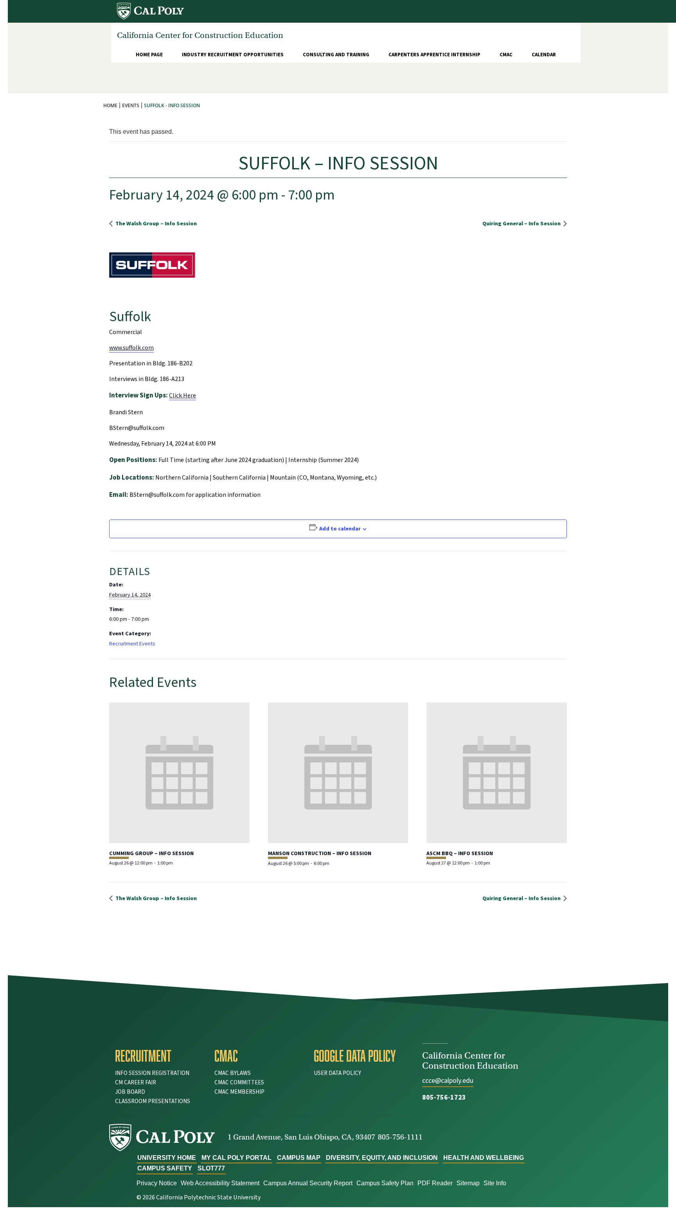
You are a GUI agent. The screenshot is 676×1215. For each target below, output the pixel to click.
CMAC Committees (239, 1082)
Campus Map (298, 1157)
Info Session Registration (152, 1073)
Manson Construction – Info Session (319, 853)
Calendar (544, 54)
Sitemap (468, 1183)
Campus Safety (164, 1168)
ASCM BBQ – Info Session (459, 853)
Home (110, 105)
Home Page (149, 54)
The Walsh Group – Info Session (155, 223)
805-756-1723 (444, 1097)
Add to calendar (340, 529)
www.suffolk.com (131, 347)
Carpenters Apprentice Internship (434, 54)
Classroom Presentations (152, 1101)
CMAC (506, 54)
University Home (166, 1157)
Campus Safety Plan (385, 1183)
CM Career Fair (135, 1082)
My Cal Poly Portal (236, 1157)
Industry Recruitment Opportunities (233, 54)
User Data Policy (337, 1073)
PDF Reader (435, 1183)
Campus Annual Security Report (307, 1183)
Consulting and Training (336, 54)
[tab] (159, 1055)
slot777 (211, 1168)
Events (130, 105)
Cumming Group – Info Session (151, 853)
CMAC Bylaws (232, 1073)
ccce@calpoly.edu (447, 1081)
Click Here (182, 395)
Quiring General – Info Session (522, 223)
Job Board (130, 1092)
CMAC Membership (239, 1092)
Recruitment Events (132, 644)
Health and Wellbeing (483, 1157)
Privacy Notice (157, 1183)
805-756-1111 (400, 1136)
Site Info (495, 1183)
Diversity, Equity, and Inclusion (382, 1157)
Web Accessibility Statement (220, 1183)
